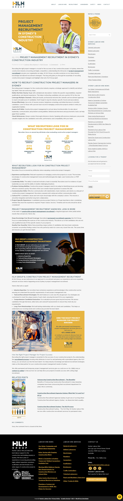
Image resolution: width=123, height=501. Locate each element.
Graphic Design (65, 498)
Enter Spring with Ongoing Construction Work (48, 454)
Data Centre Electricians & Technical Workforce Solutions (49, 479)
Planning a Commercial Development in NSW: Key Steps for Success (99, 124)
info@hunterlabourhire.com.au (98, 465)
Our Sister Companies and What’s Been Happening (48, 447)
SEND (90, 187)
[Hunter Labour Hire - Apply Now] (99, 196)
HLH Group (44, 64)
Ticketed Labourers (94, 73)
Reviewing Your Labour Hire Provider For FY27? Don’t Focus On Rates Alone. (99, 132)
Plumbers (91, 57)
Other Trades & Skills (94, 80)
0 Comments (53, 64)
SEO (72, 498)
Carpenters (91, 60)
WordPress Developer (82, 498)
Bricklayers (91, 67)
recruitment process (21, 359)
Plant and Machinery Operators (98, 76)
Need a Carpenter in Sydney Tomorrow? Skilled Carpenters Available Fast (97, 103)
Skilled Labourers (93, 51)
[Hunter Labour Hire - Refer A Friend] (95, 23)
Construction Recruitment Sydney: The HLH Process (55, 406)
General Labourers (94, 47)
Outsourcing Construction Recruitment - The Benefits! (56, 380)
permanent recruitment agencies (59, 218)
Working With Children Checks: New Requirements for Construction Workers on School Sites (99, 111)
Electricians (91, 54)
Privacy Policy (56, 498)
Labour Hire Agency (31, 64)
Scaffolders (91, 64)
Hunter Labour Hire (45, 498)
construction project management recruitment (38, 211)
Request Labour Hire (96, 479)
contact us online (18, 371)
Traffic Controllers (93, 70)
